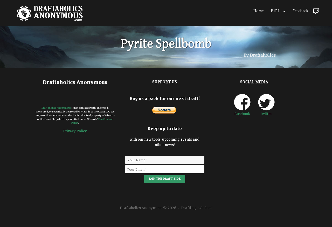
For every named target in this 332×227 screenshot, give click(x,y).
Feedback (300, 11)
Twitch (316, 10)
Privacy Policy (75, 131)
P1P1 (275, 11)
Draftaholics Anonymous (56, 107)
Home (258, 11)
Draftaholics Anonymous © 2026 (148, 208)
